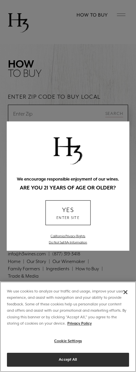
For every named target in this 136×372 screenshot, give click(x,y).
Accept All (68, 359)
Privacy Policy (79, 323)
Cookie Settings (68, 341)
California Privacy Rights (68, 236)
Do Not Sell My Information (68, 242)
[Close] (125, 292)
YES (68, 213)
